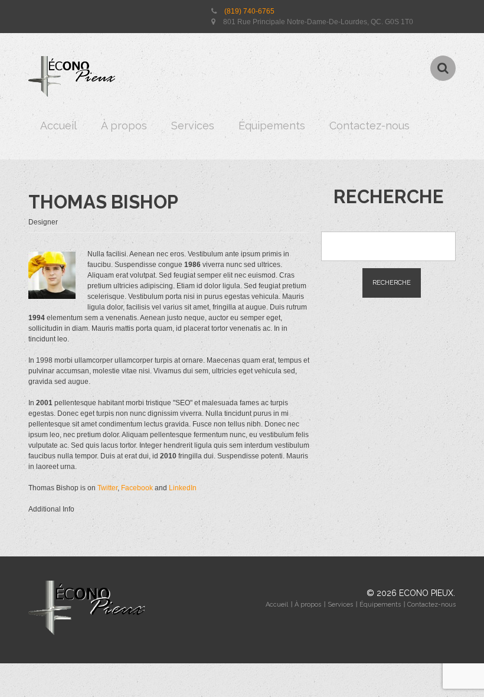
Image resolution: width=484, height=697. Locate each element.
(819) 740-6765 (249, 11)
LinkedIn (183, 488)
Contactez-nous (369, 125)
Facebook (137, 488)
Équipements (271, 125)
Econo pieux (426, 593)
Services (192, 125)
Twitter (107, 488)
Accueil (58, 125)
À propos (124, 125)
